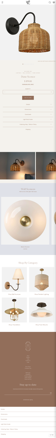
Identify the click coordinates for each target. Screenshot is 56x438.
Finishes (28, 357)
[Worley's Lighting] (28, 2)
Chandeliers (28, 374)
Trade (28, 359)
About (28, 355)
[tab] (28, 104)
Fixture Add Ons (28, 379)
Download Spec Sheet (28, 84)
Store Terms (28, 366)
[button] (28, 409)
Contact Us (28, 360)
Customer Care (28, 368)
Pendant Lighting (28, 376)
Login (28, 362)
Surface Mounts (28, 377)
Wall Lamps (28, 372)
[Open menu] (1, 2)
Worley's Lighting (29, 399)
